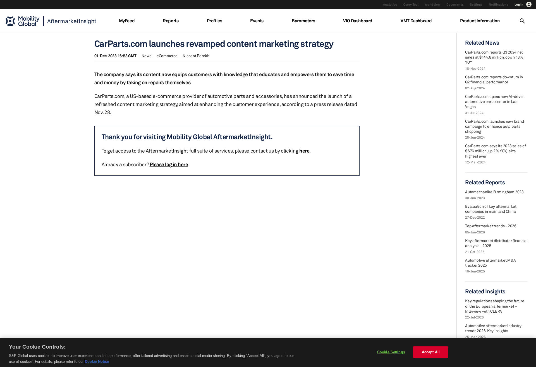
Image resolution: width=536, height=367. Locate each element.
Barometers (303, 20)
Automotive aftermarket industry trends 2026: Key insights (493, 328)
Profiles (214, 20)
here (304, 151)
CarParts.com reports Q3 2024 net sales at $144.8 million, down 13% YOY (494, 57)
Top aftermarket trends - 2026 (490, 225)
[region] (268, 352)
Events (257, 20)
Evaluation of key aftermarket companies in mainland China (490, 209)
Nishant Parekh (196, 55)
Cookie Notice (97, 361)
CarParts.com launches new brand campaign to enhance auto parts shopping (494, 126)
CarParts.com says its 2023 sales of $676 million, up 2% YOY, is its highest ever (495, 150)
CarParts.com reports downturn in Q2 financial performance (494, 79)
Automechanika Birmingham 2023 (494, 191)
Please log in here (169, 164)
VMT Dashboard (416, 20)
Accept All (431, 352)
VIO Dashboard (357, 20)
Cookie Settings (391, 352)
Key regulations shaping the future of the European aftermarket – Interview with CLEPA (494, 305)
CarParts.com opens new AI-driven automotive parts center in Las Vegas (495, 101)
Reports (170, 20)
